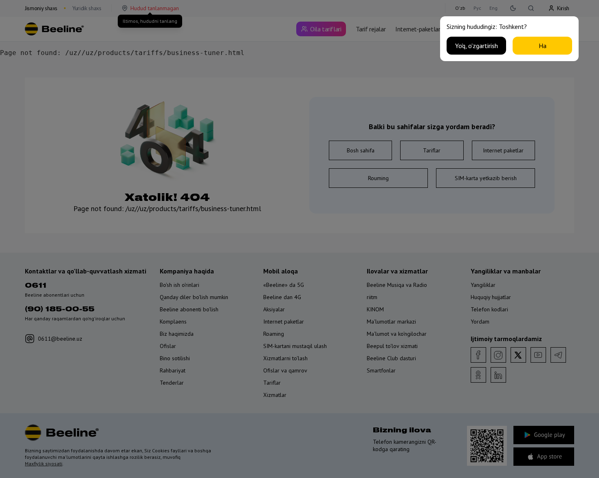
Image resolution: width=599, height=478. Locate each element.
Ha (542, 46)
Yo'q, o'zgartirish (476, 46)
